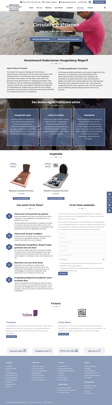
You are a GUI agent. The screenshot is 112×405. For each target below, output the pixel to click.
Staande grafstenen (11, 373)
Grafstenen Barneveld (38, 380)
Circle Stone (61, 375)
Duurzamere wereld (63, 392)
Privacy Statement (48, 402)
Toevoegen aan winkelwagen (21, 198)
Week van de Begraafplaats (40, 371)
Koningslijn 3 (87, 368)
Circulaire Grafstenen (38, 368)
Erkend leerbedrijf (63, 380)
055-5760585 (83, 2)
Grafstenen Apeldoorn (38, 375)
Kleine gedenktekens (12, 377)
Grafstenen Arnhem (37, 377)
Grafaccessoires (10, 384)
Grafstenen (9, 366)
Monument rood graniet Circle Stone (21, 191)
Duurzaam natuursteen (64, 388)
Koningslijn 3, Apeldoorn (50, 2)
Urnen (8, 371)
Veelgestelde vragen (38, 366)
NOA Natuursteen (63, 366)
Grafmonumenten (11, 368)
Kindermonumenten (11, 380)
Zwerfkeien (9, 382)
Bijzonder (9, 386)
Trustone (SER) (62, 377)
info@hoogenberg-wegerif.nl (68, 2)
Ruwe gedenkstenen (12, 375)
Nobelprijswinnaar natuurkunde (67, 390)
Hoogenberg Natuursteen (65, 368)
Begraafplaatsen (37, 373)
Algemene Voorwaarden (35, 402)
